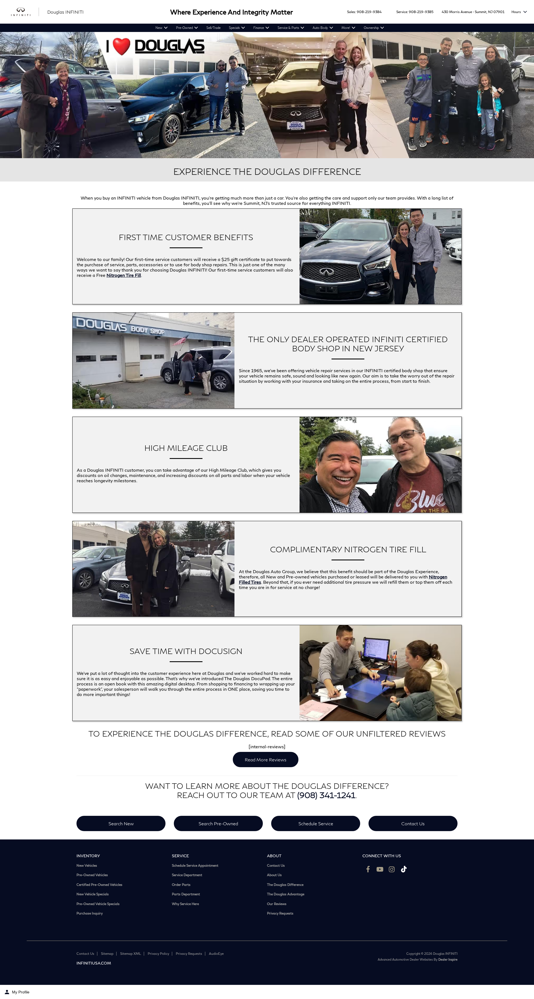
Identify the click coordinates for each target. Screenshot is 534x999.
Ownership (371, 27)
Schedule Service (315, 823)
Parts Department (186, 894)
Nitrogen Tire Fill (124, 275)
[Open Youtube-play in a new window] (379, 869)
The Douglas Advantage (285, 894)
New (158, 27)
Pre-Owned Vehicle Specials (98, 904)
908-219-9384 (369, 12)
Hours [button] (516, 12)
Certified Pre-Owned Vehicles (99, 885)
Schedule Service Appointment (195, 866)
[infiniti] (25, 12)
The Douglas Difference (285, 885)
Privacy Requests (280, 913)
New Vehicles (86, 866)
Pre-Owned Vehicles (92, 875)
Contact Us (413, 823)
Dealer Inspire (448, 959)
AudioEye (216, 953)
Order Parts (181, 885)
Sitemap (107, 953)
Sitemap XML (130, 953)
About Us (274, 875)
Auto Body (320, 27)
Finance (258, 27)
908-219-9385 (421, 12)
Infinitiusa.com (93, 963)
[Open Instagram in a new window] (391, 869)
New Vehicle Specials (92, 894)
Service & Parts (288, 27)
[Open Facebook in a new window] (368, 869)
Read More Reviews (265, 759)
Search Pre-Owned (218, 823)
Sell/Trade (213, 27)
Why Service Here (185, 904)
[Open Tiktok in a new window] (403, 869)
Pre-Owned (184, 27)
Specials (234, 27)
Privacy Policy (158, 953)
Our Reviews (276, 904)
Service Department (187, 875)
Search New (121, 823)
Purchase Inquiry (89, 913)
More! (346, 27)
